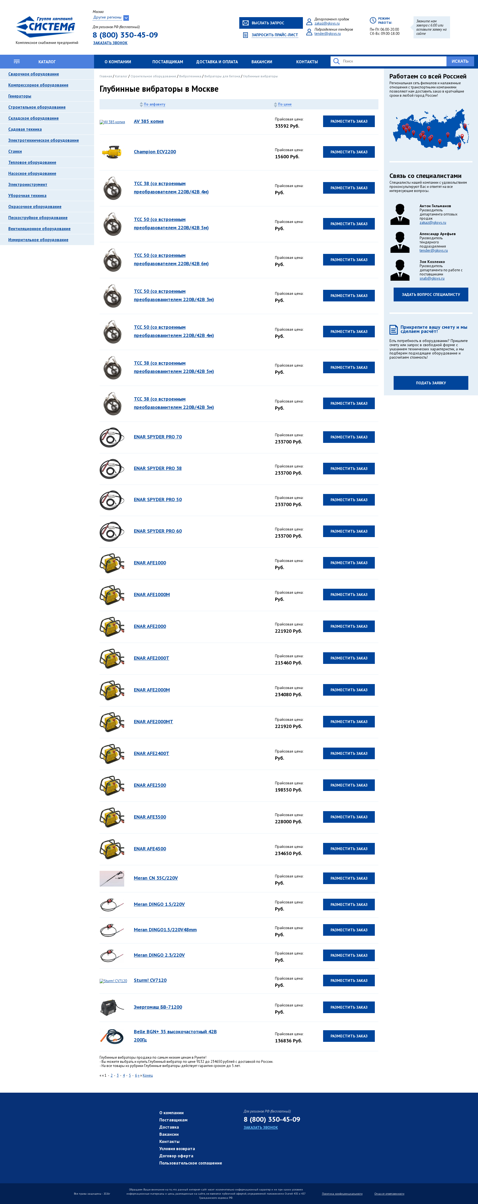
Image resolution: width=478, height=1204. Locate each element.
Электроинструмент (27, 184)
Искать (460, 61)
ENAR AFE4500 (150, 848)
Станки (15, 151)
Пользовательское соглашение (190, 1163)
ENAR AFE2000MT (153, 721)
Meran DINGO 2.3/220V (159, 955)
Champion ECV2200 (155, 151)
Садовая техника (25, 129)
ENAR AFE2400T (151, 753)
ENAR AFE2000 (150, 626)
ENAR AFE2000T (151, 658)
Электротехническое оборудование (43, 140)
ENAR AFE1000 (150, 562)
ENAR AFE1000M (152, 594)
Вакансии (261, 61)
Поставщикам (167, 61)
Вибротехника (190, 76)
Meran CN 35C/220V (156, 878)
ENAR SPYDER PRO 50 (158, 499)
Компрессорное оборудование (38, 85)
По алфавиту (154, 104)
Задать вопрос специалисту (431, 294)
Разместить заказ (349, 121)
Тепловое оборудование (32, 162)
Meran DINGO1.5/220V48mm (165, 929)
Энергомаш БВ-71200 (158, 1007)
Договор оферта (176, 1155)
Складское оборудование (33, 118)
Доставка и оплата (217, 61)
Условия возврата (177, 1148)
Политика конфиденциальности (342, 1193)
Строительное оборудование (37, 107)
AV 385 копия (148, 121)
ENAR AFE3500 (150, 817)
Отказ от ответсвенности (389, 1193)
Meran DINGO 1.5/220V (159, 904)
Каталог (47, 61)
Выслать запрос (268, 22)
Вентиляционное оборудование (39, 228)
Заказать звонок (110, 42)
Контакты (307, 61)
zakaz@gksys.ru (327, 23)
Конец (148, 1075)
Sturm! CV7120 (150, 980)
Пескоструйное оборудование (37, 217)
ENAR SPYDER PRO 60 (158, 531)
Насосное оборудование (32, 173)
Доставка (169, 1127)
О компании (118, 61)
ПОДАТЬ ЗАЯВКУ (431, 382)
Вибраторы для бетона (222, 76)
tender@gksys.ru (328, 33)
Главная (106, 76)
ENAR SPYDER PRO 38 (158, 468)
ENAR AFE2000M (152, 690)
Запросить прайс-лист (275, 35)
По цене (285, 104)
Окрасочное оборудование (34, 206)
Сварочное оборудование (33, 74)
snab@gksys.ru (432, 278)
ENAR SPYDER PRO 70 (158, 436)
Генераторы (19, 96)
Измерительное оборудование (38, 239)
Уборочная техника (27, 195)
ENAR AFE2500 (150, 785)
